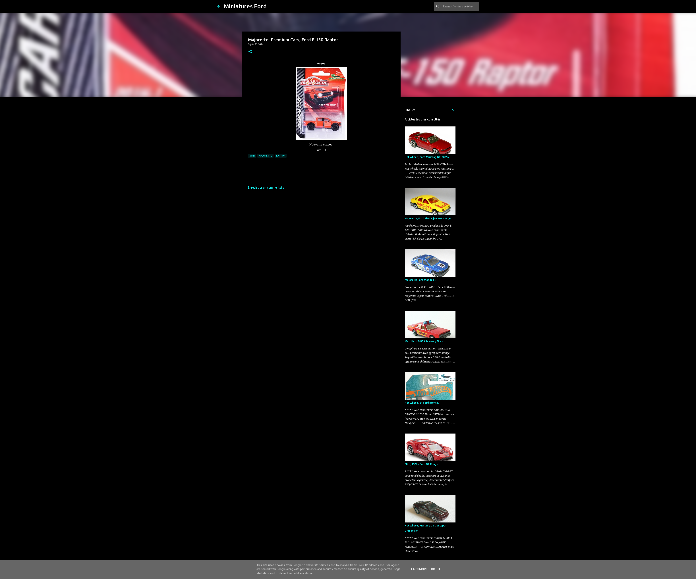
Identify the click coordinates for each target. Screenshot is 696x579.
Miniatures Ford (245, 6)
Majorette (265, 156)
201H (252, 156)
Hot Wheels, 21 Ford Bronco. (422, 402)
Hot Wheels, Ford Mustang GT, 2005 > (427, 157)
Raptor (280, 156)
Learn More (418, 569)
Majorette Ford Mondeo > (420, 279)
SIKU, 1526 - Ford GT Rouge (421, 464)
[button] (250, 51)
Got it (435, 569)
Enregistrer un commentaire (266, 187)
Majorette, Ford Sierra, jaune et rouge (428, 218)
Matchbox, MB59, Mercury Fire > (424, 341)
